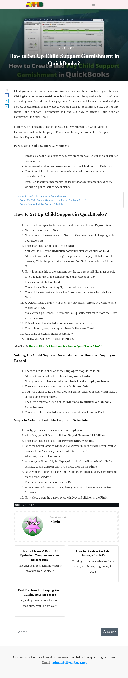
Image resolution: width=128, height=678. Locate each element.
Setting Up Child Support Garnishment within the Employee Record (53, 200)
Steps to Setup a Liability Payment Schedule (41, 204)
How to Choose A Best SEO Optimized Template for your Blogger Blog (39, 555)
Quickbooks (25, 505)
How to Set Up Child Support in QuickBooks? (41, 195)
